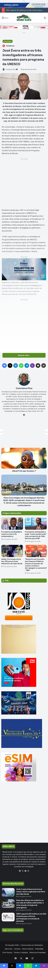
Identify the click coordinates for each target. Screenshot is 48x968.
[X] (22, 871)
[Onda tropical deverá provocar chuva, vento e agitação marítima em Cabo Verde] (8, 892)
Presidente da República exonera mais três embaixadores (11, 534)
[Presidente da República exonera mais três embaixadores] (12, 524)
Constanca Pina (10, 69)
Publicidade (39, 949)
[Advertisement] (24, 184)
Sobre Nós (8, 949)
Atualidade (7, 41)
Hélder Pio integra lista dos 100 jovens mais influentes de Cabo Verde (11, 561)
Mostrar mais (23, 355)
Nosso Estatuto (28, 949)
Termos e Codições (21, 952)
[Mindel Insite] (24, 17)
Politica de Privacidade (37, 952)
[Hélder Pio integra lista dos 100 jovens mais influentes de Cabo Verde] (12, 551)
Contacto (17, 949)
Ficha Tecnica (7, 952)
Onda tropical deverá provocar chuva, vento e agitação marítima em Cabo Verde (30, 891)
